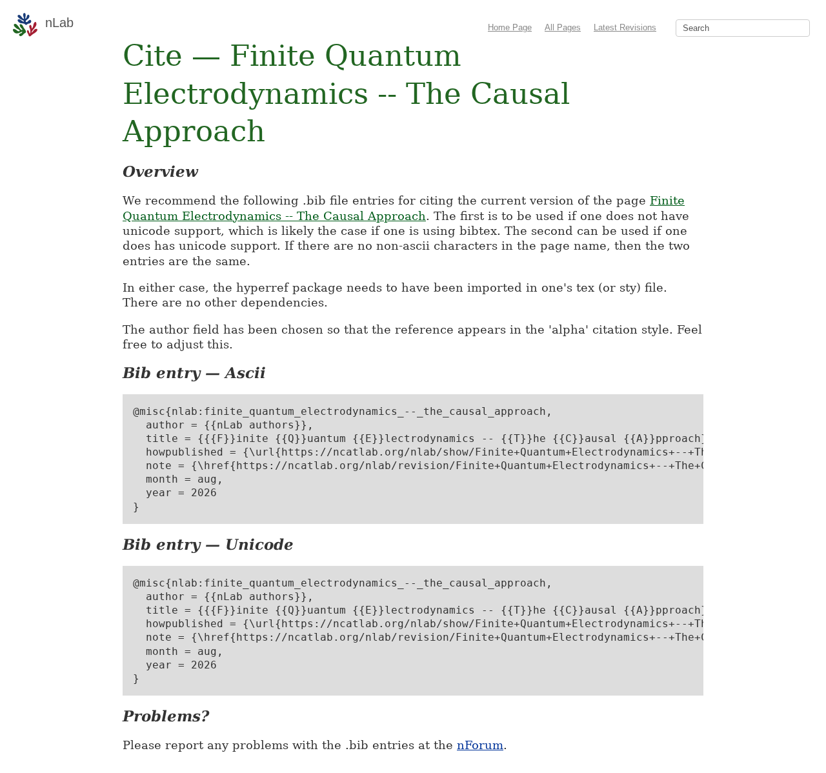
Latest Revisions (625, 27)
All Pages (563, 27)
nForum (480, 745)
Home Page (510, 27)
